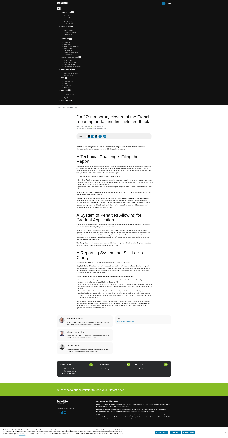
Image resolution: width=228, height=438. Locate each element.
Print (104, 136)
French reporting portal (127, 321)
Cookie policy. (22, 435)
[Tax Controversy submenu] (74, 69)
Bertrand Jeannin (81, 128)
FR (168, 3)
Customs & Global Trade (70, 107)
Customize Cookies (161, 432)
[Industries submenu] (69, 90)
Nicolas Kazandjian (92, 128)
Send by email (100, 136)
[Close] (225, 432)
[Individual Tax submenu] (71, 26)
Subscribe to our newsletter (160, 390)
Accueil (59, 107)
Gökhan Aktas (102, 128)
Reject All (175, 432)
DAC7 (119, 321)
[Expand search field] (163, 3)
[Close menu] (59, 8)
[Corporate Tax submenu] (72, 12)
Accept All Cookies (188, 432)
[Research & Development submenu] (79, 57)
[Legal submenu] (66, 78)
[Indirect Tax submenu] (70, 39)
